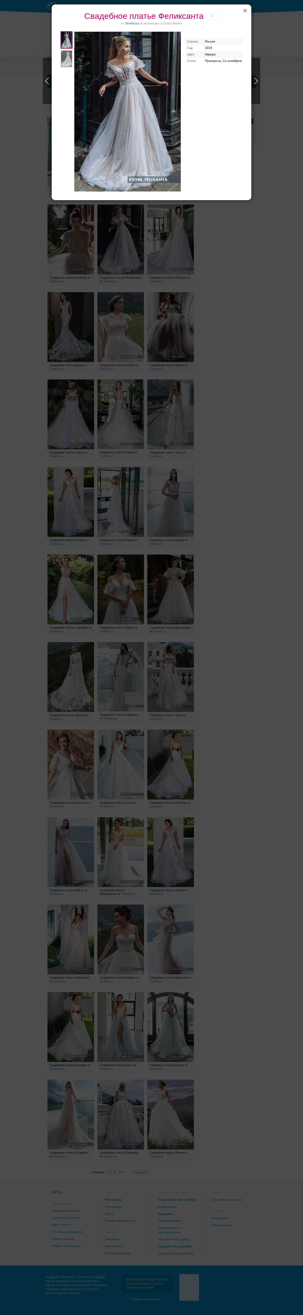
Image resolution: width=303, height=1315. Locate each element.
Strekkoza (132, 23)
